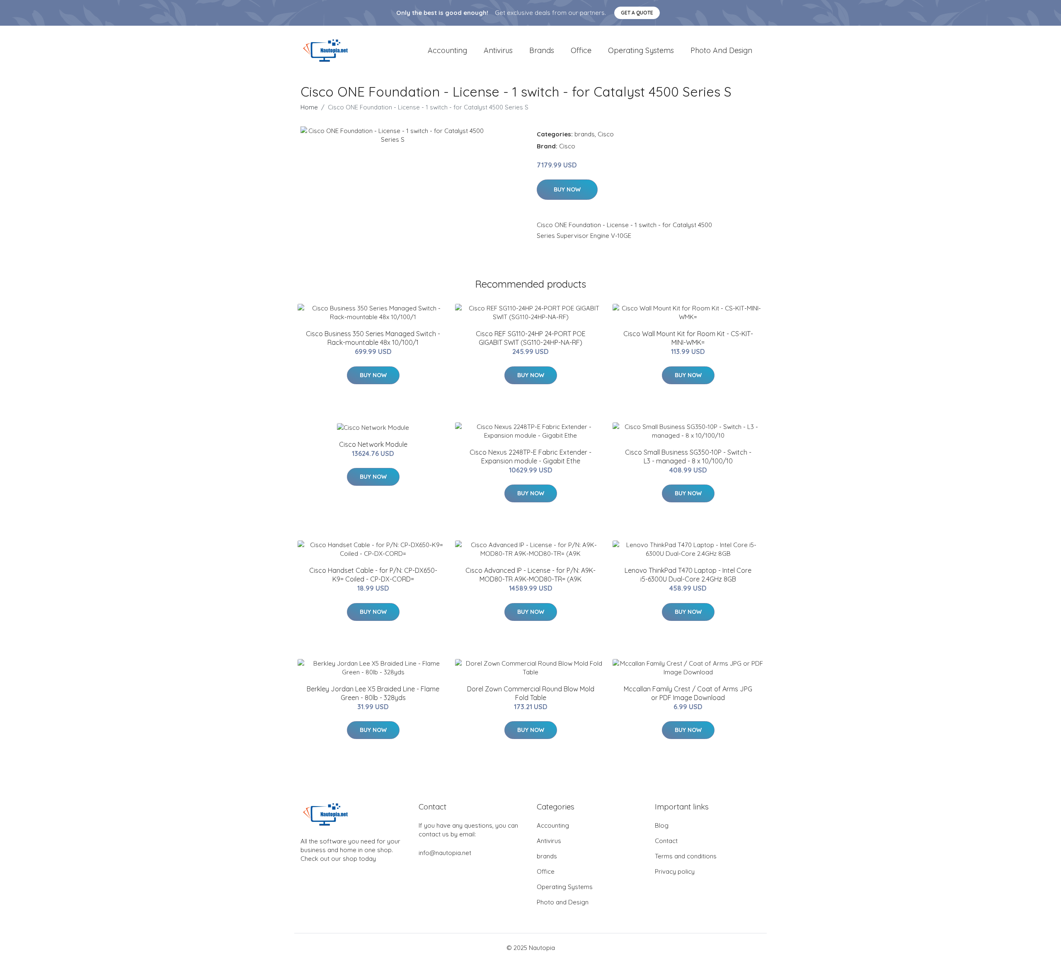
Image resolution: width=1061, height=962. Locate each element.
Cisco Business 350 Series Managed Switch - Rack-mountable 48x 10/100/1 (373, 338)
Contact (666, 841)
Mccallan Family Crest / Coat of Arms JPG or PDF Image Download (688, 693)
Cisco (606, 134)
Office (581, 50)
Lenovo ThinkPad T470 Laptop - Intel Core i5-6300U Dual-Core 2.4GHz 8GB (688, 574)
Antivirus (498, 50)
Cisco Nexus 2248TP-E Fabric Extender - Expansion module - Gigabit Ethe (530, 456)
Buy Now (567, 189)
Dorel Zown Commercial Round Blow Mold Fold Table (530, 693)
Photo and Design (721, 50)
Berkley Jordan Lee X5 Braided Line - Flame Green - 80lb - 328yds (373, 693)
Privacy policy (675, 871)
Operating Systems (641, 50)
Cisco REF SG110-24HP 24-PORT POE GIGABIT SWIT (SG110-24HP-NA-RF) (531, 338)
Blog (662, 825)
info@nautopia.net (445, 853)
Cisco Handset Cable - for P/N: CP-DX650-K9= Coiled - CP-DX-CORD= (373, 574)
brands (541, 50)
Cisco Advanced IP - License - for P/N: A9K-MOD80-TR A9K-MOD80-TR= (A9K (530, 574)
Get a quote (637, 13)
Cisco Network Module (373, 444)
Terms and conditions (686, 856)
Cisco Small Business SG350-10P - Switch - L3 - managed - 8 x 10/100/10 (688, 456)
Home (309, 107)
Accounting (447, 50)
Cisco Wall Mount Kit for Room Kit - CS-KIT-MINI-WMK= (688, 338)
